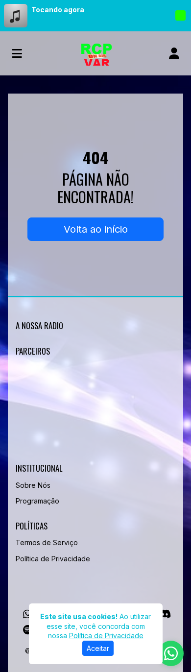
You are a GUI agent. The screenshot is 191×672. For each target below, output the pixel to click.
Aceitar (98, 648)
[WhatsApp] (27, 614)
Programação (37, 501)
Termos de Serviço (47, 542)
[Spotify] (27, 630)
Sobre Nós (33, 485)
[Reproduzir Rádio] (180, 15)
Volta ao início (96, 229)
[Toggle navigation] (17, 53)
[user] (174, 53)
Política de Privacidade (53, 558)
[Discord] (165, 614)
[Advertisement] (95, 412)
